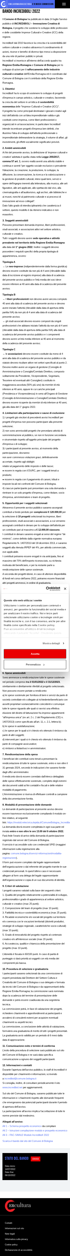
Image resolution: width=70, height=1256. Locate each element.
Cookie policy (11, 1244)
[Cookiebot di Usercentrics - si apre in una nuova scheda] (46, 589)
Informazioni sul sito (14, 1228)
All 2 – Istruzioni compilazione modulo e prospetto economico (34, 1130)
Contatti (8, 1223)
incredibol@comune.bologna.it (20, 1078)
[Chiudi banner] (65, 588)
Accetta (35, 653)
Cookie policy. (46, 625)
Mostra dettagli (51, 643)
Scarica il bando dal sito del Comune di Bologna (27, 1141)
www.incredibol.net (12, 1087)
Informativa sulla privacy (16, 1239)
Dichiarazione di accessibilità (18, 1250)
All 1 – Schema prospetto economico (22, 1126)
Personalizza (33, 664)
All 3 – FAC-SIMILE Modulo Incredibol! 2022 (25, 1135)
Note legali (10, 1234)
